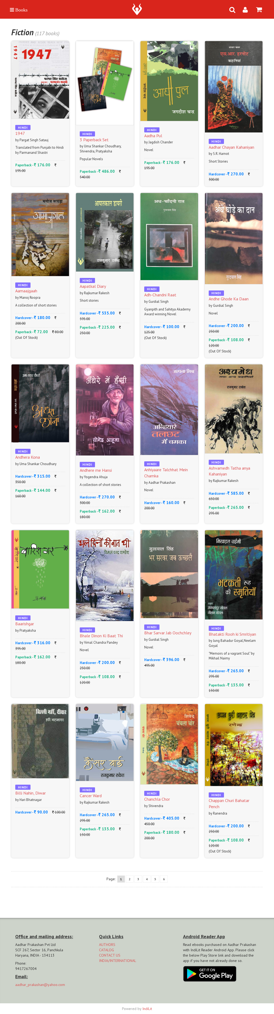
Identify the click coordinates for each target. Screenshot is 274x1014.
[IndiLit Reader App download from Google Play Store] (210, 973)
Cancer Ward (91, 795)
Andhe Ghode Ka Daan (229, 298)
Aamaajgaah (26, 290)
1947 (20, 133)
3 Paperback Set (94, 139)
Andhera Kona (27, 457)
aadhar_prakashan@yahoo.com (40, 984)
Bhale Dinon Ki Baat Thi (101, 635)
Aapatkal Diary (93, 286)
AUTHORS (107, 944)
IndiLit (147, 1008)
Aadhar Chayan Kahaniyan (231, 147)
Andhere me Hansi (96, 470)
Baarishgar (24, 623)
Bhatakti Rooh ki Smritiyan (232, 634)
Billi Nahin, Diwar (30, 793)
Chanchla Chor (157, 799)
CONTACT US (109, 955)
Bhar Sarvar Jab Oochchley (167, 632)
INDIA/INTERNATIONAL (117, 960)
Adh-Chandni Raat (160, 294)
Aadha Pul (153, 135)
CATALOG (106, 950)
